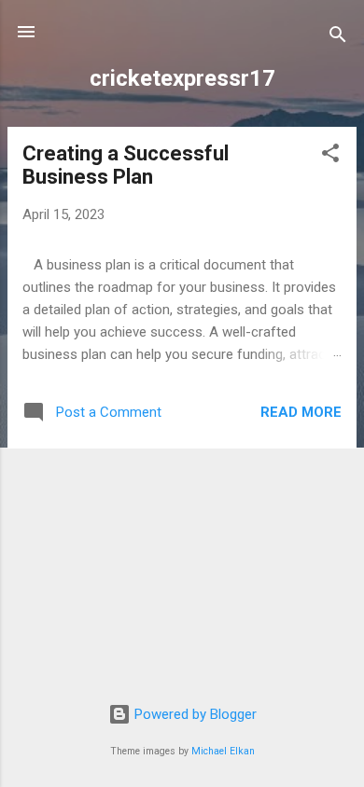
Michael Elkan (223, 751)
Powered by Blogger (194, 714)
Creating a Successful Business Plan (125, 165)
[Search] (338, 37)
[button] (330, 156)
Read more (301, 412)
